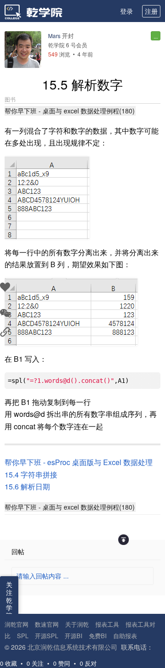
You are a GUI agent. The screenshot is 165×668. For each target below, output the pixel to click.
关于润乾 (77, 624)
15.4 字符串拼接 (31, 474)
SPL (22, 635)
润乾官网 (16, 624)
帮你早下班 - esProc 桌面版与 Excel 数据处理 (79, 462)
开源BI (73, 635)
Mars (54, 35)
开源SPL (46, 635)
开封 (68, 35)
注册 (151, 11)
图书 (10, 99)
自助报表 (125, 635)
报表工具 (107, 624)
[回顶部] (123, 539)
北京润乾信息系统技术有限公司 (72, 646)
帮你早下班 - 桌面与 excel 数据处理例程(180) (70, 110)
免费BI (98, 635)
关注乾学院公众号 (9, 611)
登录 (126, 11)
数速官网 (47, 624)
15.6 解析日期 (27, 486)
